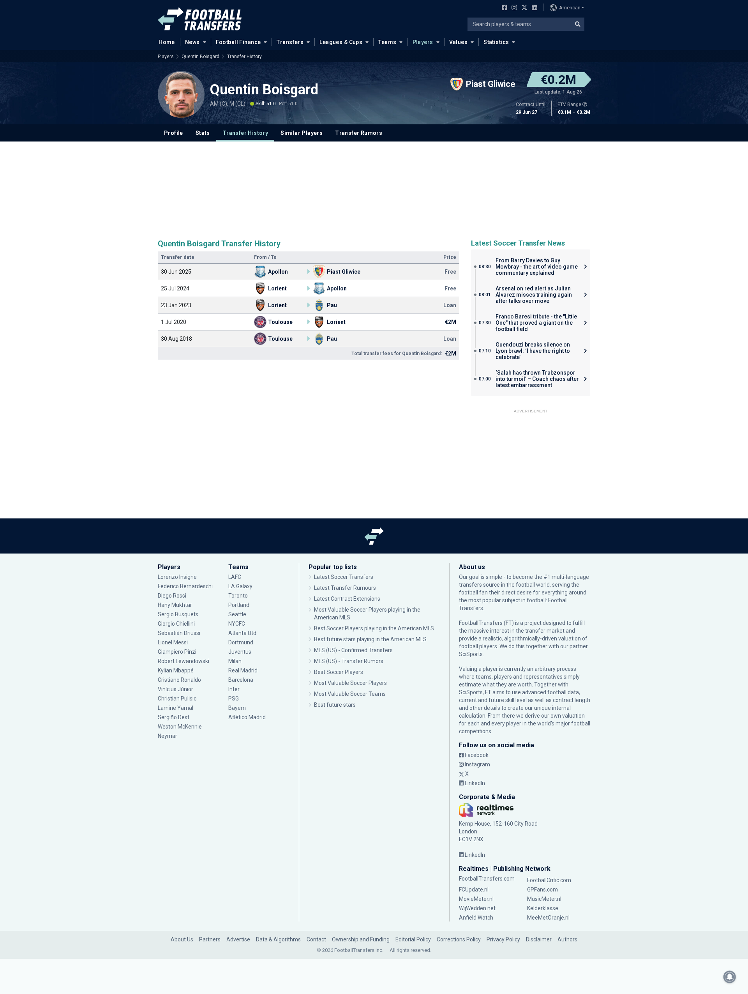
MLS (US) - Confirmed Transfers (353, 650)
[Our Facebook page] (503, 8)
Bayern (237, 708)
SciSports (471, 654)
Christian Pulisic (177, 698)
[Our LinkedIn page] (533, 8)
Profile (173, 133)
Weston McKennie (180, 726)
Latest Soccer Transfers (343, 577)
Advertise (238, 939)
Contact (316, 939)
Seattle (237, 614)
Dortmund (240, 642)
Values (458, 42)
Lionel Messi (173, 642)
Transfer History (244, 56)
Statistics (496, 42)
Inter (234, 689)
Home (167, 42)
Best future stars (335, 705)
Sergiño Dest (173, 717)
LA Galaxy (240, 586)
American (569, 8)
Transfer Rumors (358, 133)
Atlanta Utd (242, 633)
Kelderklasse (542, 908)
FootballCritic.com (549, 880)
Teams (387, 42)
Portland (238, 605)
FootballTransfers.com (487, 878)
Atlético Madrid (247, 717)
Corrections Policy (459, 939)
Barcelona (240, 680)
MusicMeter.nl (544, 899)
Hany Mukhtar (175, 605)
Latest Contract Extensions (347, 599)
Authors (567, 939)
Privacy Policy (503, 939)
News (192, 42)
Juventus (239, 652)
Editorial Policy (413, 939)
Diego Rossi (172, 596)
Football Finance (238, 42)
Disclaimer (539, 939)
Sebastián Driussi (179, 633)
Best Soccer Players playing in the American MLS (374, 628)
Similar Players (301, 133)
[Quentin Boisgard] (181, 94)
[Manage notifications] (729, 977)
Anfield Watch (476, 917)
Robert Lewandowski (183, 661)
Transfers (290, 42)
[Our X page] (523, 8)
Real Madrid (243, 670)
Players (423, 42)
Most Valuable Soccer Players (350, 683)
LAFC (234, 577)
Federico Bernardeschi (185, 586)
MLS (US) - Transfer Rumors (348, 661)
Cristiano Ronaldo (179, 680)
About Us (182, 939)
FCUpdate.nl (474, 889)
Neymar (167, 736)
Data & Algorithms (278, 939)
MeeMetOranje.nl (548, 917)
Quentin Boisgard (200, 56)
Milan (235, 661)
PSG (233, 698)
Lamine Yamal (175, 708)
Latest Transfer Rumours (345, 588)
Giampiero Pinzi (177, 652)
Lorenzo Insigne (177, 577)
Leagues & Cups (340, 42)
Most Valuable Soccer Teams (350, 694)
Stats (203, 133)
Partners (210, 939)
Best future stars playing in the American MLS (370, 639)
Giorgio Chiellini (176, 624)
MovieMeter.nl (476, 899)
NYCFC (236, 624)
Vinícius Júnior (175, 689)
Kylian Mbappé (176, 670)
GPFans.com (542, 889)
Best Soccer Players (338, 672)
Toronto (238, 596)
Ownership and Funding (361, 939)
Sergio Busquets (178, 614)
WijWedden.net (477, 908)
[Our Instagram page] (512, 8)
